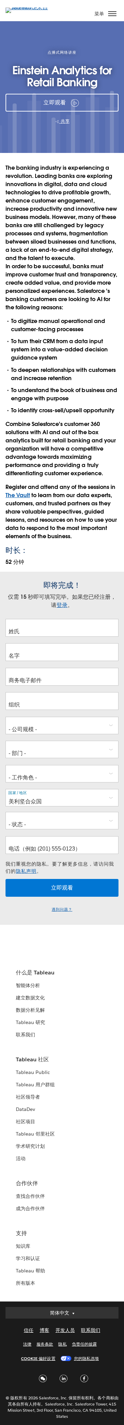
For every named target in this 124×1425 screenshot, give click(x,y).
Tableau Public (33, 1072)
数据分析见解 (30, 1010)
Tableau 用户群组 (35, 1084)
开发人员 (65, 1330)
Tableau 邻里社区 (35, 1134)
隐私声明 (26, 871)
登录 (62, 605)
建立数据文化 (30, 998)
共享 (64, 121)
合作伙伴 (27, 1183)
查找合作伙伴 (30, 1196)
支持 (21, 1233)
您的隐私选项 (86, 1358)
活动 (20, 1158)
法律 (27, 1344)
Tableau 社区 (32, 1059)
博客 (44, 1330)
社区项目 (25, 1121)
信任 (28, 1330)
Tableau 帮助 (30, 1271)
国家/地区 (17, 792)
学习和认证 (28, 1258)
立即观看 (54, 102)
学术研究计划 (30, 1146)
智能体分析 (28, 985)
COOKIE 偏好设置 (38, 1358)
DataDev (25, 1109)
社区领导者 (28, 1097)
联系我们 (25, 1035)
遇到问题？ (62, 909)
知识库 (23, 1246)
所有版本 (25, 1283)
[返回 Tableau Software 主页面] (30, 7)
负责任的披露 (84, 1344)
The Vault (18, 495)
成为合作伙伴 (30, 1208)
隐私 (62, 1344)
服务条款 (45, 1344)
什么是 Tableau (35, 972)
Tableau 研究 (30, 1022)
